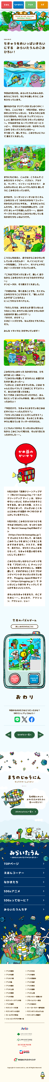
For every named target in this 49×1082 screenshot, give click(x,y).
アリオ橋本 (10, 986)
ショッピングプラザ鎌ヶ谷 (15, 1019)
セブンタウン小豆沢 (12, 1011)
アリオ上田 (10, 989)
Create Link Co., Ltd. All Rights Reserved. (29, 1067)
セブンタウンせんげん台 (35, 1011)
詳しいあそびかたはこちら (24, 626)
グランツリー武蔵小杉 (34, 997)
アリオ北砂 (31, 982)
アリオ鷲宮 (10, 993)
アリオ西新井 (31, 978)
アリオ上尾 (31, 993)
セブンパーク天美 (12, 1008)
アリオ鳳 (9, 982)
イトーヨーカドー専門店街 (35, 1008)
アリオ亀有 (31, 975)
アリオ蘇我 (10, 971)
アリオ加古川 (31, 1004)
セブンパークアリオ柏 (13, 1000)
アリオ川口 (31, 971)
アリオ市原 (10, 997)
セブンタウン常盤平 (34, 1015)
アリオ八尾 (10, 978)
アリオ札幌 (10, 975)
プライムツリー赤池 (34, 1000)
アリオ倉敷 (31, 989)
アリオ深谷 (31, 986)
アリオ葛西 (10, 1004)
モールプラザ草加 (12, 1015)
